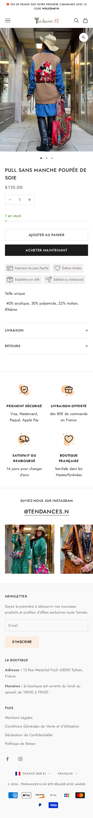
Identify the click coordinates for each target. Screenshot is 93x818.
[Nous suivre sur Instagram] (20, 758)
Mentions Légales (18, 717)
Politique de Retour (20, 743)
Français (65, 773)
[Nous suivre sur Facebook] (7, 758)
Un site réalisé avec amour (63, 784)
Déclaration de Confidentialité (28, 735)
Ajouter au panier (46, 234)
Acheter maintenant (46, 250)
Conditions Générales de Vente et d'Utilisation (42, 726)
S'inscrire (22, 641)
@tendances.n (46, 511)
